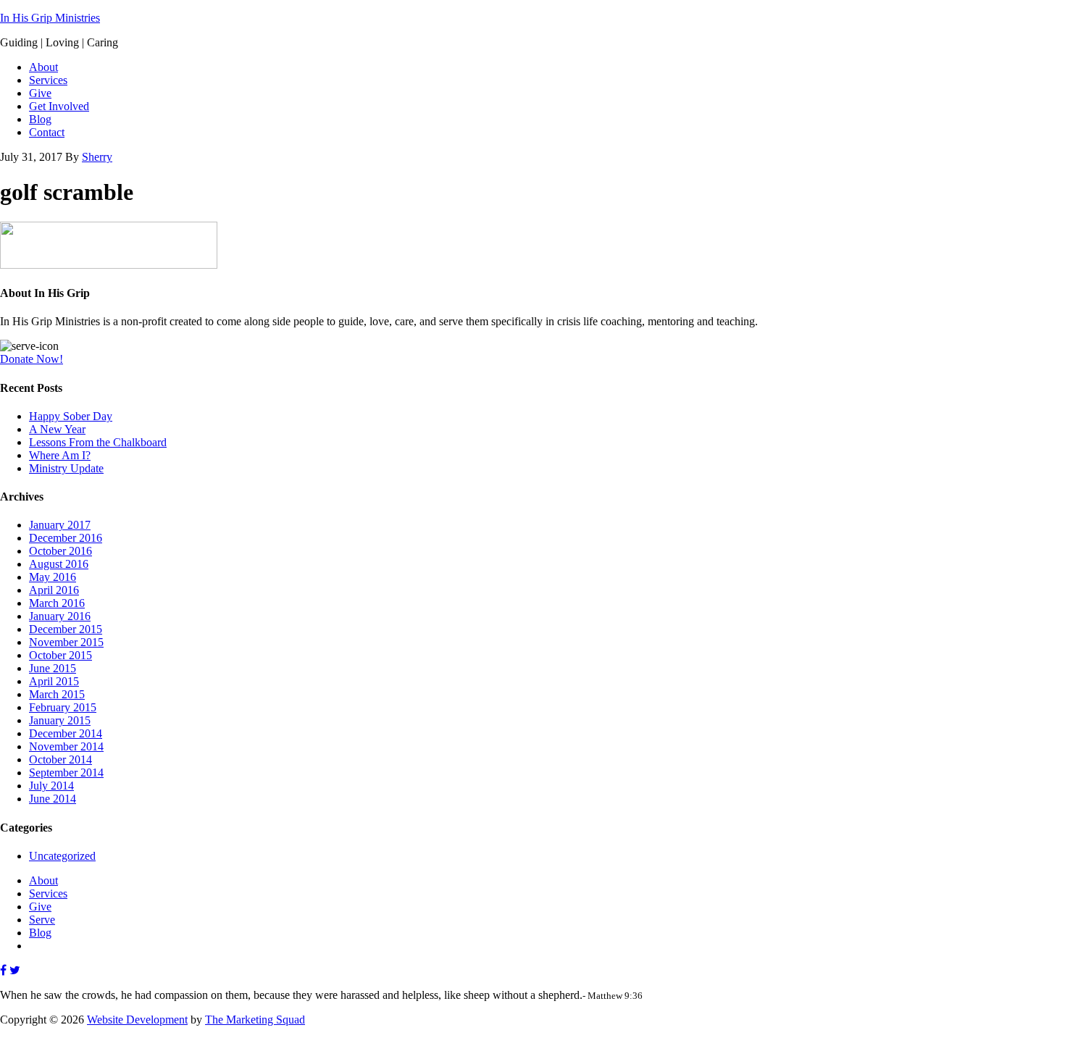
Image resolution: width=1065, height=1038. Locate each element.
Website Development (137, 1019)
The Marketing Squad (255, 1019)
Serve (42, 919)
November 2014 (66, 746)
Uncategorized (62, 856)
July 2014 (51, 785)
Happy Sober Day (70, 416)
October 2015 (60, 655)
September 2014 (66, 772)
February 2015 (62, 707)
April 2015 (54, 681)
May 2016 (52, 577)
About (43, 880)
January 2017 (60, 525)
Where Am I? (60, 455)
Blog (40, 932)
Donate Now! (31, 359)
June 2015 (52, 668)
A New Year (57, 429)
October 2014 (60, 759)
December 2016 (65, 538)
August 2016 (58, 564)
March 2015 (57, 694)
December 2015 (65, 629)
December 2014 (65, 733)
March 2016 (57, 603)
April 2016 (54, 590)
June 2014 (52, 798)
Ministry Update (66, 468)
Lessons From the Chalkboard (98, 442)
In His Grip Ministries (50, 18)
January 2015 (60, 720)
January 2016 (60, 616)
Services (48, 893)
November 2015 (66, 642)
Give (40, 906)
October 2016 (60, 551)
